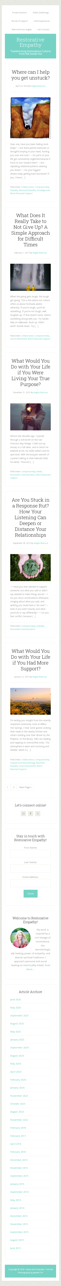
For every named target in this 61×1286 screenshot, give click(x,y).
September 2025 (19, 1015)
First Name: (30, 847)
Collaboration (27, 187)
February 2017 (18, 1135)
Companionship (42, 187)
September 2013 (19, 1232)
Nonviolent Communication (22, 475)
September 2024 (19, 1047)
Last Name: (30, 862)
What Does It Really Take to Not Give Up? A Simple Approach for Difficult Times (30, 230)
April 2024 (15, 1071)
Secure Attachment (18, 339)
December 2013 (18, 1216)
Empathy (14, 190)
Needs (39, 471)
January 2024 (17, 1087)
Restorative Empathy (30, 42)
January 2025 (17, 1039)
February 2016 (18, 1151)
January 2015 (17, 1184)
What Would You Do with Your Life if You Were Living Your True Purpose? (30, 372)
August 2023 (17, 1111)
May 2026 (15, 1007)
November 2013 (19, 1224)
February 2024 (18, 1079)
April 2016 (15, 1143)
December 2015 (18, 1160)
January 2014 (17, 1208)
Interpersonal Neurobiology (22, 763)
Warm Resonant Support (21, 193)
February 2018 (18, 1127)
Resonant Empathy (27, 190)
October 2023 (17, 1103)
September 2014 (19, 1192)
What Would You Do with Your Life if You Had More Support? (30, 660)
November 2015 (19, 1167)
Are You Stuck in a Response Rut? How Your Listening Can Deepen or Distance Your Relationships (30, 517)
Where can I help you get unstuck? (30, 75)
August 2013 (17, 1240)
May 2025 (15, 1031)
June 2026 (15, 999)
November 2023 (19, 1095)
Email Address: (30, 877)
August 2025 (17, 1023)
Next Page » (25, 787)
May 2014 (15, 1200)
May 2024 (15, 1063)
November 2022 (19, 1119)
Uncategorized (43, 190)
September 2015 (19, 1175)
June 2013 (15, 1248)
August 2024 (17, 1055)
